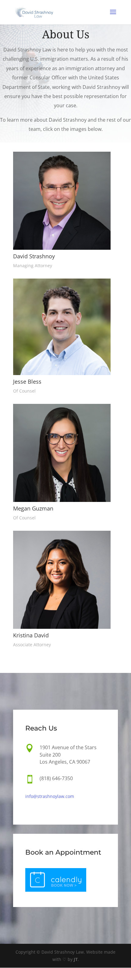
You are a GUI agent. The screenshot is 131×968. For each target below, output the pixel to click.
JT (76, 959)
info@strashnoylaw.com (49, 796)
